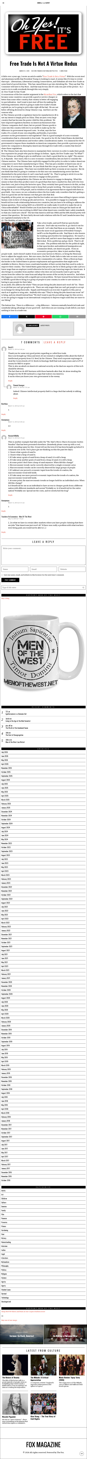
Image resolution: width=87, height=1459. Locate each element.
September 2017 (6, 1136)
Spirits (3, 1281)
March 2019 (5, 1065)
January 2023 (5, 883)
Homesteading (6, 1242)
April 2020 (4, 1014)
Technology (5, 1297)
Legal (3, 1254)
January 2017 (5, 1168)
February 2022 (6, 926)
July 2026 (4, 752)
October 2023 (6, 847)
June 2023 (4, 863)
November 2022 (6, 891)
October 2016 (5, 1180)
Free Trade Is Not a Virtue (54, 76)
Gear (2, 1234)
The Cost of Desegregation (14, 735)
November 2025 (6, 768)
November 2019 (6, 1033)
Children (4, 1198)
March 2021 (5, 970)
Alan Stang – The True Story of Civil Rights (43, 1417)
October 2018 (5, 1085)
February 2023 (6, 879)
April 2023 (4, 871)
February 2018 (6, 1117)
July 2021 (4, 954)
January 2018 (5, 1121)
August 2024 (5, 827)
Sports (3, 1285)
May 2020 (4, 1010)
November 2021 (6, 938)
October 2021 (5, 942)
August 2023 (5, 855)
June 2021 (4, 958)
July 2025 (4, 784)
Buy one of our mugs (9, 1320)
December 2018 (6, 1077)
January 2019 (5, 1073)
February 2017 (6, 1164)
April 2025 (4, 795)
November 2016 (6, 1176)
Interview (4, 1246)
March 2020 (5, 1017)
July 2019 (4, 1049)
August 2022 (5, 903)
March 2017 (5, 1160)
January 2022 (5, 930)
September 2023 (6, 851)
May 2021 (4, 962)
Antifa (3, 1190)
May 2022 (4, 914)
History (3, 1238)
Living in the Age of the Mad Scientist (18, 721)
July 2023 (4, 859)
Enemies (4, 1206)
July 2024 (4, 831)
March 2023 (5, 875)
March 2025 (5, 799)
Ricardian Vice (50, 94)
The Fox (60, 1452)
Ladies (3, 1250)
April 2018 (4, 1109)
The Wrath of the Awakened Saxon (17, 728)
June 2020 (4, 1006)
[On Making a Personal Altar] (65, 1334)
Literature (4, 1258)
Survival (3, 1293)
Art (2, 1194)
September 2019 (6, 1041)
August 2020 (5, 998)
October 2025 (6, 772)
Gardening (4, 1230)
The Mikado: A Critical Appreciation (39, 1378)
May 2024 (4, 839)
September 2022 (6, 899)
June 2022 (4, 910)
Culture (34, 71)
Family (3, 1210)
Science (3, 1278)
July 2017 (4, 1144)
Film (2, 1214)
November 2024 (6, 815)
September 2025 (6, 776)
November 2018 (6, 1081)
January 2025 (5, 807)
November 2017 (6, 1128)
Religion (4, 1274)
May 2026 (4, 760)
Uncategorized (6, 1301)
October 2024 (6, 819)
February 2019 (6, 1069)
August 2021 (5, 950)
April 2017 (4, 1156)
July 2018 (4, 1097)
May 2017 (4, 1152)
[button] (83, 587)
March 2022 (5, 922)
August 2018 (5, 1093)
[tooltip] (9, 316)
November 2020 (6, 986)
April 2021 (4, 966)
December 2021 (6, 934)
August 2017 (5, 1140)
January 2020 (5, 1025)
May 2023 (4, 867)
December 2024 (6, 811)
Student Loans (6, 1289)
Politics (55, 71)
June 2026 (4, 756)
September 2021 (6, 946)
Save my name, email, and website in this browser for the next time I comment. (34, 575)
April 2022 (4, 918)
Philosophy (4, 1266)
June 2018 (4, 1101)
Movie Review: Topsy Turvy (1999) (69, 1378)
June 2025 (4, 788)
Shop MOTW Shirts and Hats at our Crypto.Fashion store (23, 1312)
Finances (40, 71)
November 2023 (6, 843)
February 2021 (6, 974)
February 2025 (6, 803)
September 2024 (7, 823)
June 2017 (4, 1148)
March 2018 (5, 1113)
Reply (10, 381)
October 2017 (5, 1132)
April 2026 (4, 764)
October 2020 (6, 990)
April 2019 (4, 1061)
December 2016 (6, 1172)
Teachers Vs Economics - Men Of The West (16, 516)
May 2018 (4, 1105)
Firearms (4, 1222)
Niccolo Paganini (9, 1416)
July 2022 (4, 906)
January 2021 (5, 978)
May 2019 (4, 1057)
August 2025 (5, 780)
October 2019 (5, 1037)
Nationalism (47, 71)
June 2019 (4, 1053)
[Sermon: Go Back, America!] (21, 1334)
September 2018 (6, 1089)
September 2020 (7, 994)
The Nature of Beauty (10, 1377)
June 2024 (4, 835)
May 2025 (4, 792)
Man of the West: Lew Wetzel (15, 742)
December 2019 (6, 1029)
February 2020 (6, 1021)
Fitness (3, 1226)
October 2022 (6, 895)
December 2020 (6, 982)
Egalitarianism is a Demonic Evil (16, 714)
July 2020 (4, 1002)
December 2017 (6, 1125)
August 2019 (5, 1045)
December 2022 (6, 887)
